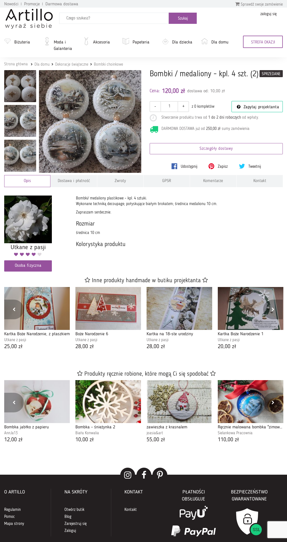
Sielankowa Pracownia (235, 433)
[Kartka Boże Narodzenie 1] (250, 308)
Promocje (32, 4)
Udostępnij (188, 167)
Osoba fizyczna (28, 266)
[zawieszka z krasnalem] (179, 401)
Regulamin (12, 510)
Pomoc (9, 517)
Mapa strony (14, 524)
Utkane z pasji (15, 340)
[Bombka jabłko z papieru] (37, 401)
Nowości (11, 4)
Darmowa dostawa (61, 4)
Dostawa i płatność (74, 181)
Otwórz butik (74, 510)
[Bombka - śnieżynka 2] (108, 401)
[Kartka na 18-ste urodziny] (179, 308)
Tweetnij (254, 167)
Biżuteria (22, 42)
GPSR (166, 181)
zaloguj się (268, 14)
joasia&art (155, 433)
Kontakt (259, 181)
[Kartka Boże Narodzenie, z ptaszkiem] (37, 308)
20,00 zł (227, 347)
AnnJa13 (11, 433)
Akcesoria (101, 42)
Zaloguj (70, 531)
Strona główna (16, 64)
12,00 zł (13, 440)
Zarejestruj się (75, 524)
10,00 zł (84, 440)
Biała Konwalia (87, 433)
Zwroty (120, 181)
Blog (67, 517)
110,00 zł (228, 440)
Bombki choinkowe (108, 64)
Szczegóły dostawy (216, 149)
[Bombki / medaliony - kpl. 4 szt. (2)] (90, 121)
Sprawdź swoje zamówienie (261, 4)
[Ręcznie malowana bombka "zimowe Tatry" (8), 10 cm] (250, 401)
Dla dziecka (182, 42)
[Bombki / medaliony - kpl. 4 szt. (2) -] (20, 86)
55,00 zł (156, 440)
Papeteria (141, 42)
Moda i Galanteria (63, 45)
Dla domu (219, 42)
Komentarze (213, 181)
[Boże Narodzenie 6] (108, 308)
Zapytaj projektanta (260, 107)
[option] (37, 319)
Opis (27, 181)
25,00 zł (13, 347)
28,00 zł (84, 347)
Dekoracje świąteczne (71, 64)
